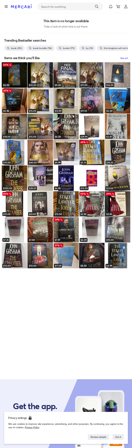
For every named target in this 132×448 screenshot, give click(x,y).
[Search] (96, 6)
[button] (110, 6)
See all (124, 58)
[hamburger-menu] (6, 6)
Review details (97, 437)
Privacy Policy (31, 427)
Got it (118, 437)
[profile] (125, 6)
